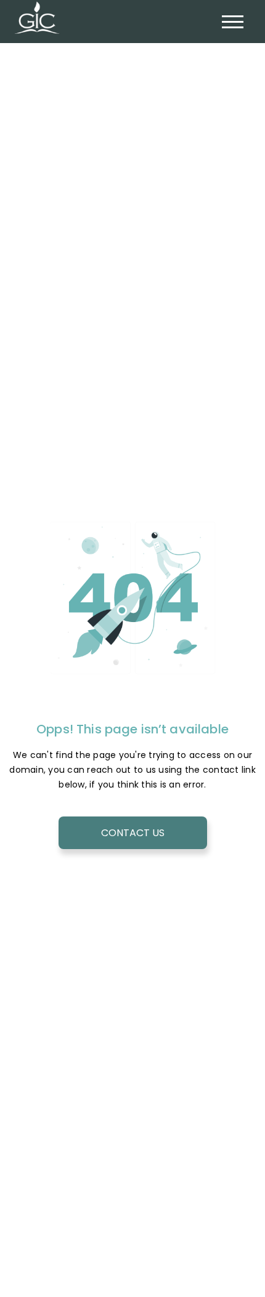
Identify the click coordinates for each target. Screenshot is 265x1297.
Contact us (133, 833)
